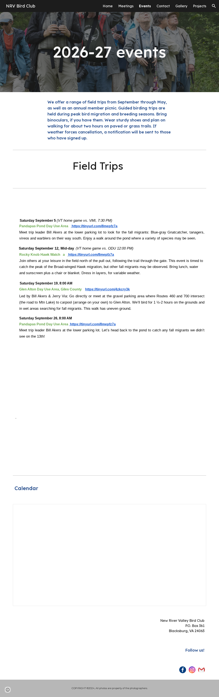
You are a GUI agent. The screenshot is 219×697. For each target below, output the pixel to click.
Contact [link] (163, 6)
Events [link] (145, 6)
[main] (109, 52)
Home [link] (108, 6)
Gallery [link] (181, 6)
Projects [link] (199, 6)
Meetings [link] (125, 6)
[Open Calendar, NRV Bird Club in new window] (198, 509)
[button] (214, 6)
